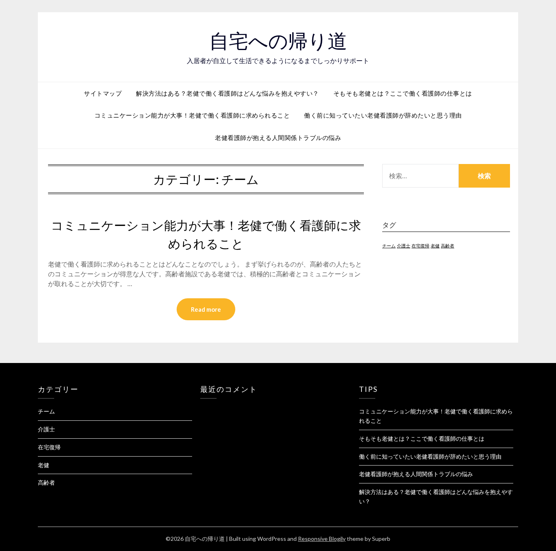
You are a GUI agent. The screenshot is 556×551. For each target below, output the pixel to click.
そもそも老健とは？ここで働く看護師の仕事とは (402, 93)
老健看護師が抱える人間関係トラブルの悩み (278, 137)
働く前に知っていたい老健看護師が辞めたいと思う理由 (383, 115)
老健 (435, 245)
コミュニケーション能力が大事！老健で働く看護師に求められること (192, 115)
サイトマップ (103, 93)
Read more (206, 309)
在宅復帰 (420, 245)
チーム (389, 245)
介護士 (403, 245)
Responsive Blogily (322, 538)
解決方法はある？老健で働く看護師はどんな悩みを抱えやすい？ (227, 93)
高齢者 (447, 245)
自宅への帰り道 (278, 41)
